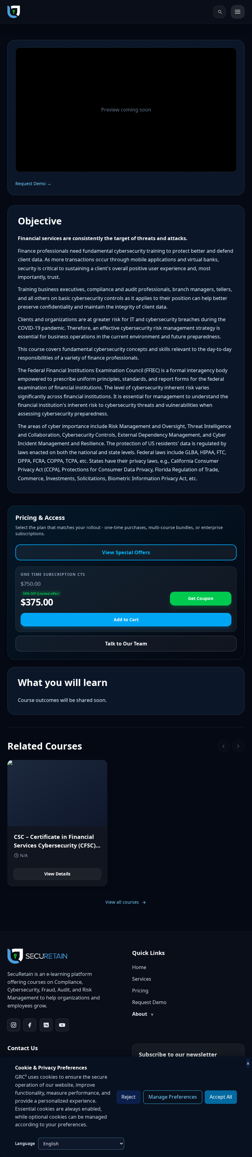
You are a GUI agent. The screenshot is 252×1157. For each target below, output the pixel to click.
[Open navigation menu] (238, 12)
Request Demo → (33, 183)
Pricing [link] (140, 990)
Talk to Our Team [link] (126, 643)
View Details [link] (57, 874)
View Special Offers (126, 552)
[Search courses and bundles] (219, 12)
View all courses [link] (122, 902)
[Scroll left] (223, 746)
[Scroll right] (238, 746)
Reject (128, 1096)
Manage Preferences (172, 1096)
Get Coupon (200, 598)
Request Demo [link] (149, 1002)
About (142, 1014)
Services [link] (141, 979)
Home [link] (139, 967)
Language (25, 1143)
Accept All (221, 1096)
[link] (13, 12)
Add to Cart (126, 619)
